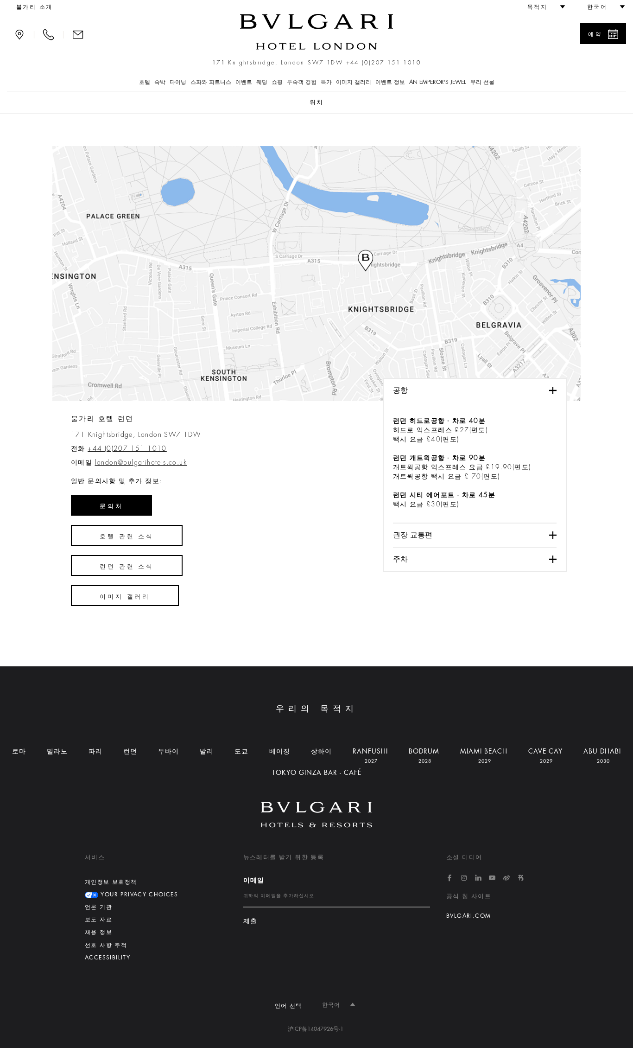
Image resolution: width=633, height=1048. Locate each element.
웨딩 (261, 82)
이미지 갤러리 (353, 82)
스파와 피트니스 (210, 82)
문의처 (111, 506)
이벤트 (243, 82)
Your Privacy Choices (138, 894)
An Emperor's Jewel (437, 82)
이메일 (254, 880)
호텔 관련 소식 (127, 536)
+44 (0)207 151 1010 (383, 62)
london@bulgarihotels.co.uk (141, 462)
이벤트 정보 (390, 82)
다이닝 (178, 82)
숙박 (159, 82)
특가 (326, 82)
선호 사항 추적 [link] (106, 945)
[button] (542, 7)
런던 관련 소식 (127, 566)
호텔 (144, 82)
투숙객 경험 (301, 82)
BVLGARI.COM (468, 916)
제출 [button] (250, 921)
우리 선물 (482, 82)
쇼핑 (277, 82)
